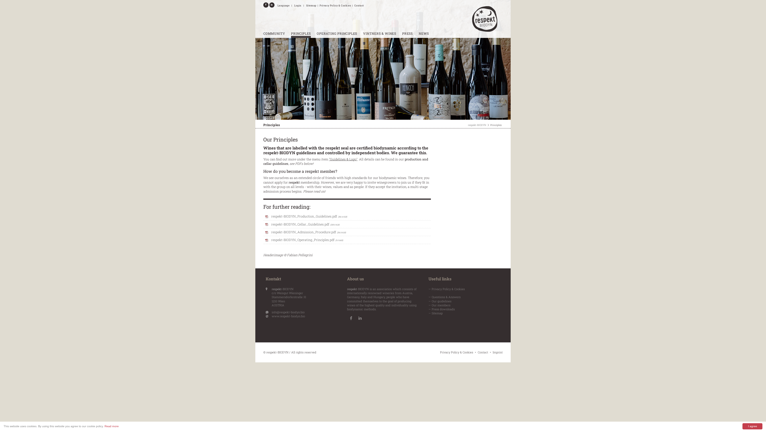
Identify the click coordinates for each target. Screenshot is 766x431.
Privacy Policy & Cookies (448, 289)
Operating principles (337, 33)
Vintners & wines (379, 33)
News (424, 33)
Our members (441, 305)
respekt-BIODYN (477, 125)
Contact (483, 352)
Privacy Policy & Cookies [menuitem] (335, 5)
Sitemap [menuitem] (311, 5)
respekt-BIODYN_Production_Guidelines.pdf (309, 216)
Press (407, 33)
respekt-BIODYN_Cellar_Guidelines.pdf (305, 224)
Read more (112, 426)
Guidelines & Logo (343, 159)
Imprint (498, 352)
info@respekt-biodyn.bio (288, 312)
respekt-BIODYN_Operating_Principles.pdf (307, 240)
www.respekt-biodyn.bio (288, 316)
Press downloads (443, 309)
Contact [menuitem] (359, 5)
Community (274, 33)
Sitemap (437, 313)
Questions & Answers (446, 297)
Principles (301, 33)
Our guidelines (441, 301)
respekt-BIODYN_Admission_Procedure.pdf (308, 232)
